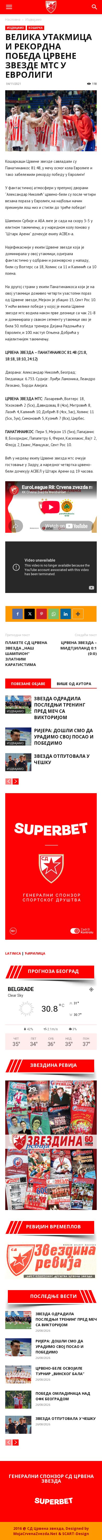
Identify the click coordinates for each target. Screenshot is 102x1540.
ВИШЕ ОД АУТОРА (74, 683)
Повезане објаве (28, 683)
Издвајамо (33, 19)
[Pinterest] (41, 614)
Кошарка (36, 28)
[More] (77, 614)
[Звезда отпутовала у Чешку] (18, 762)
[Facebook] (17, 614)
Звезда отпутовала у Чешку (65, 1418)
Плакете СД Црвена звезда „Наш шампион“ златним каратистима (26, 653)
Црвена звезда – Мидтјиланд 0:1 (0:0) (78, 648)
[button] (9, 7)
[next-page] (15, 781)
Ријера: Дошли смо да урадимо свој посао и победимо (64, 736)
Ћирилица (35, 953)
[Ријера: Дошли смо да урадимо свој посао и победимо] (18, 736)
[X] (29, 614)
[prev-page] (8, 781)
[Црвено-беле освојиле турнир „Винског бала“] (18, 1374)
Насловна (12, 19)
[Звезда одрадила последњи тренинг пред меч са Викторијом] (18, 705)
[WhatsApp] (53, 614)
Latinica (13, 953)
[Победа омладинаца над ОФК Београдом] (18, 1400)
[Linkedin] (65, 614)
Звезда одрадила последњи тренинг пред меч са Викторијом (59, 708)
